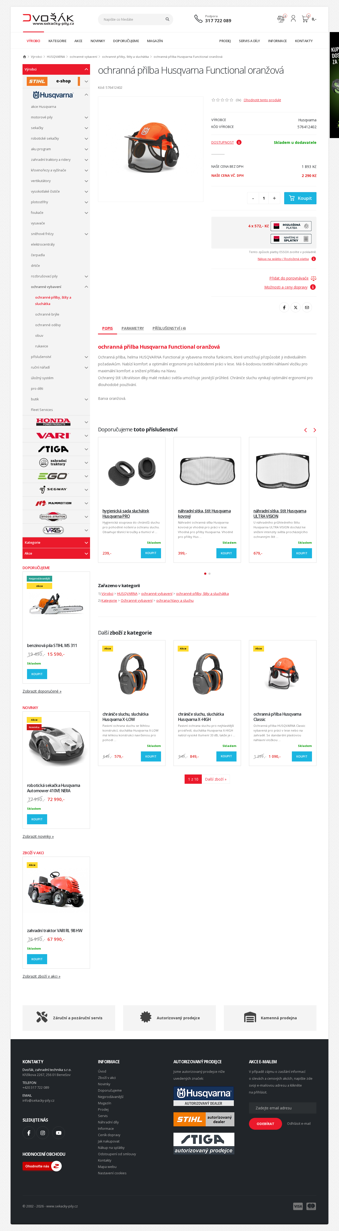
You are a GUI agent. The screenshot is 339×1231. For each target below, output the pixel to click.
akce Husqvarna (43, 106)
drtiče (35, 265)
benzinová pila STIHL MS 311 (52, 645)
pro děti (37, 388)
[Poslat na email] (307, 307)
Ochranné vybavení (137, 600)
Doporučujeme (110, 1090)
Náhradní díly (108, 1122)
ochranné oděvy (48, 325)
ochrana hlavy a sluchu (175, 600)
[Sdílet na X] (296, 307)
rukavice (41, 346)
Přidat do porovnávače (289, 278)
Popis (107, 328)
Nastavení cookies (112, 1173)
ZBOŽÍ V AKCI (33, 852)
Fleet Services (42, 410)
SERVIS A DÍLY (249, 40)
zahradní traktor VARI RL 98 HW (54, 930)
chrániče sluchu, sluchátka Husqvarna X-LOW (125, 716)
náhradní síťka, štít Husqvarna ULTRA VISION (279, 513)
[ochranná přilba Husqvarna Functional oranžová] (150, 149)
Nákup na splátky (111, 1147)
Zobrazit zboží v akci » (41, 976)
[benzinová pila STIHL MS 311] (56, 605)
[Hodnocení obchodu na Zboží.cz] (42, 1165)
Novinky (104, 1084)
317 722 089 (218, 20)
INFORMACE (277, 40)
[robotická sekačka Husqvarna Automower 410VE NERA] (56, 745)
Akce (28, 553)
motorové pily (41, 117)
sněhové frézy (42, 234)
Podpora (211, 16)
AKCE (78, 40)
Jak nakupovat (108, 1141)
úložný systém (42, 378)
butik (35, 399)
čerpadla (38, 255)
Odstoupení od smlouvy (117, 1154)
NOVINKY (98, 40)
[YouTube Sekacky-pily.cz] (58, 1132)
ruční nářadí (40, 367)
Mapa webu (107, 1166)
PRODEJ (225, 40)
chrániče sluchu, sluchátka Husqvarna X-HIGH (201, 716)
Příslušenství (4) (169, 328)
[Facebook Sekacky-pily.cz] (29, 1132)
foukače (37, 212)
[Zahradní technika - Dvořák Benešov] (48, 18)
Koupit (37, 674)
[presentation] (308, 430)
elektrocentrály (43, 244)
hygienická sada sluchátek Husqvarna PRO (125, 513)
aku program (41, 149)
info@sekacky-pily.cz (39, 1100)
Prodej (103, 1109)
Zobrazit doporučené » (42, 691)
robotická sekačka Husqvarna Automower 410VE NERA (53, 788)
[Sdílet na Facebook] (284, 307)
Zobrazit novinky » (38, 836)
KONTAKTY (304, 40)
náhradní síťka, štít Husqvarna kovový (204, 513)
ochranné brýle (47, 314)
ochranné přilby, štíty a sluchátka (125, 57)
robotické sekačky (45, 138)
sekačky (37, 128)
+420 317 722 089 (36, 1087)
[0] (281, 18)
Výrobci (36, 57)
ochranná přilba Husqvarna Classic (277, 716)
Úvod (102, 1071)
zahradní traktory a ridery (50, 159)
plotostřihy (39, 202)
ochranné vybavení (83, 57)
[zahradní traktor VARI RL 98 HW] (56, 890)
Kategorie (32, 542)
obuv (39, 335)
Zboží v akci (107, 1077)
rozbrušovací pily (44, 276)
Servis (103, 1116)
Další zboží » (215, 779)
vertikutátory (41, 181)
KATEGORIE (57, 40)
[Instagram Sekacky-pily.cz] (42, 1132)
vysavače (38, 223)
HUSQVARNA (56, 57)
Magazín (104, 1103)
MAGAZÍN (155, 40)
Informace (106, 1128)
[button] (205, 573)
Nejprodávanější (110, 1097)
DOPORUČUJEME (126, 40)
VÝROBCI (33, 40)
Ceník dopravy (109, 1135)
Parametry (133, 328)
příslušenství (41, 357)
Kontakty (104, 1160)
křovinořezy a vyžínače (48, 170)
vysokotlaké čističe (45, 191)
